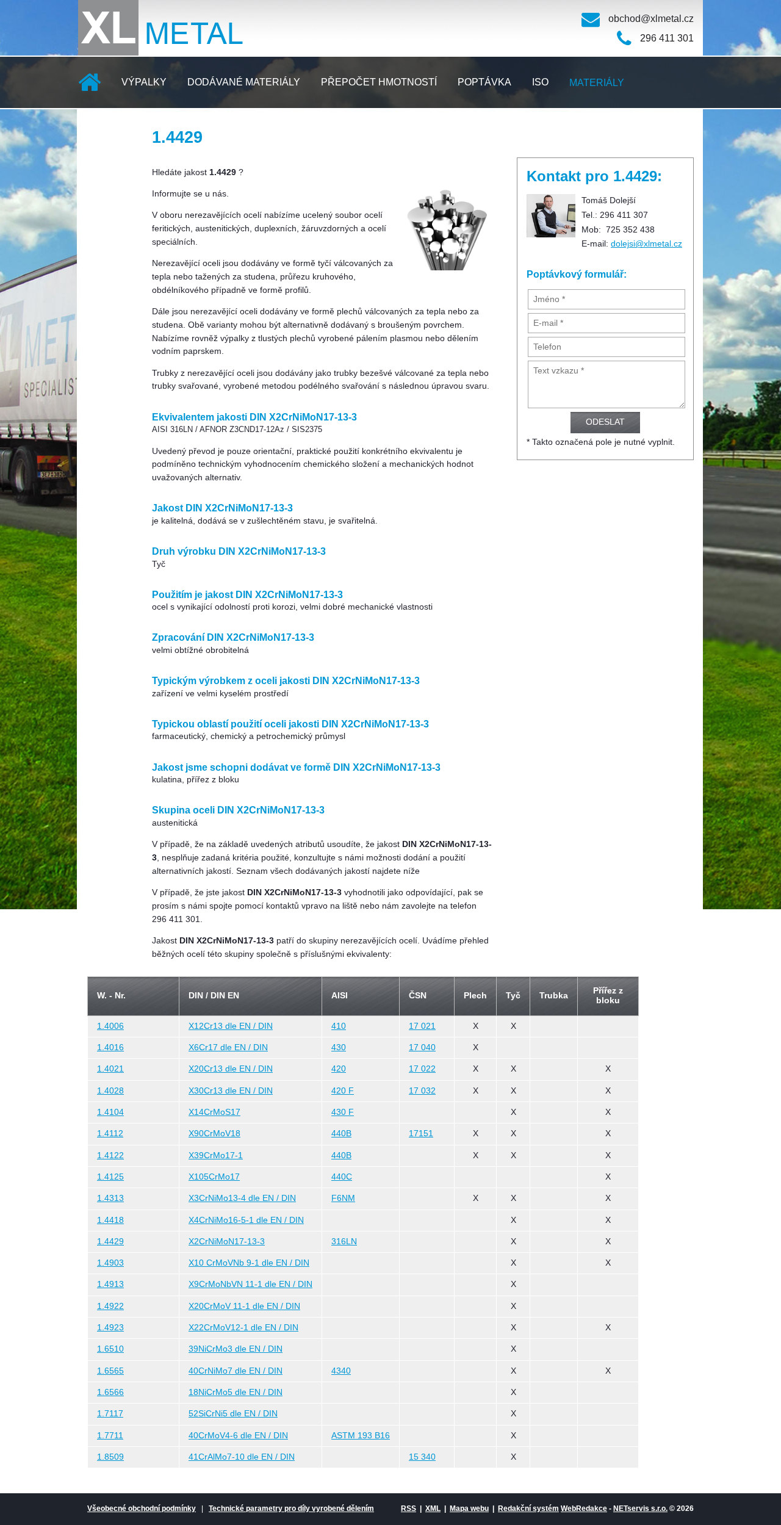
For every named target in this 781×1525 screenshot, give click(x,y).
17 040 (422, 1047)
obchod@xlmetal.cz (651, 18)
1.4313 (110, 1198)
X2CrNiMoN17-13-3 (227, 1241)
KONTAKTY (115, 134)
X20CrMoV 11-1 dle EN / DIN (244, 1306)
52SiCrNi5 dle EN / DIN (233, 1413)
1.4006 (110, 1026)
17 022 (422, 1068)
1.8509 (110, 1457)
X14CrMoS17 (214, 1112)
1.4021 (110, 1068)
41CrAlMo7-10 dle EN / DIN (242, 1457)
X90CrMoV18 (214, 1133)
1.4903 (110, 1262)
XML (433, 1508)
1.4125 (110, 1176)
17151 (421, 1133)
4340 (341, 1370)
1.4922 (110, 1306)
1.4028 (110, 1090)
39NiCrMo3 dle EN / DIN (236, 1349)
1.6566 (110, 1392)
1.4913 (110, 1284)
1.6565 (110, 1370)
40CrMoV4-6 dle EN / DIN (238, 1435)
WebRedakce (584, 1508)
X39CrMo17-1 (216, 1155)
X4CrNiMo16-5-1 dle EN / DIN (246, 1220)
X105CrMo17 (214, 1176)
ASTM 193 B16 (360, 1435)
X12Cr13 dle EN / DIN (231, 1026)
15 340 (422, 1457)
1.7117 (110, 1413)
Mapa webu (469, 1508)
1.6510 (110, 1349)
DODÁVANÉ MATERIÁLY (243, 82)
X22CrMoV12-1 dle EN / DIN (243, 1327)
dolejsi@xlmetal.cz (646, 243)
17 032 (422, 1090)
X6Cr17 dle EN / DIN (228, 1047)
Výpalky (144, 82)
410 (338, 1026)
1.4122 (110, 1155)
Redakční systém (528, 1508)
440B (341, 1133)
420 (338, 1068)
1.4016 (110, 1047)
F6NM (343, 1198)
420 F (342, 1090)
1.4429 (110, 1241)
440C (341, 1176)
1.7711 (110, 1435)
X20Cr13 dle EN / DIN (231, 1068)
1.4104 (110, 1112)
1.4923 (110, 1327)
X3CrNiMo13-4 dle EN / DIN (242, 1198)
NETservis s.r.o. (640, 1508)
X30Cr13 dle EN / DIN (231, 1090)
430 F (342, 1112)
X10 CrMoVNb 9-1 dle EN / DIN (249, 1262)
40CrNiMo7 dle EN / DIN (236, 1370)
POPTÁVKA (484, 82)
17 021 (422, 1026)
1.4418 (110, 1220)
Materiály (596, 83)
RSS (408, 1508)
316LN (344, 1241)
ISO (540, 82)
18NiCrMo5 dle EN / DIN (236, 1392)
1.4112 (110, 1133)
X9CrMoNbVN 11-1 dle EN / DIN (250, 1284)
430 (338, 1047)
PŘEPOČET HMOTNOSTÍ (379, 82)
